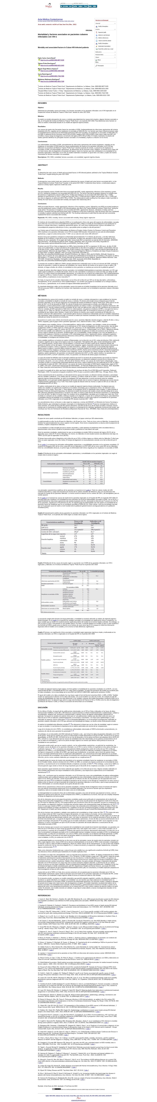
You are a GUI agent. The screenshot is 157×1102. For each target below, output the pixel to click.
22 (94, 763)
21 (92, 763)
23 (113, 765)
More (99, 60)
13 (93, 403)
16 (73, 730)
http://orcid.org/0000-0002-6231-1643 (52, 65)
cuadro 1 (44, 444)
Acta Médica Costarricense (50, 19)
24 (47, 772)
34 (53, 846)
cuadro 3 (44, 498)
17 (51, 748)
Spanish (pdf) (102, 32)
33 (72, 836)
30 (106, 812)
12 (89, 283)
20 (90, 756)
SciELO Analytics (103, 26)
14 (69, 724)
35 (55, 846)
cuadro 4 (55, 620)
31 (59, 820)
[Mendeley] (96, 60)
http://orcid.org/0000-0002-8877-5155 (52, 60)
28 (118, 803)
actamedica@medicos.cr (78, 1100)
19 (65, 830)
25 (49, 772)
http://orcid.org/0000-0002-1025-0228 (52, 71)
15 (71, 724)
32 (68, 830)
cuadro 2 (88, 490)
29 (104, 812)
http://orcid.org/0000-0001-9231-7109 (52, 81)
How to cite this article (105, 40)
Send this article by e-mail (105, 49)
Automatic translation (104, 46)
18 (53, 748)
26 (51, 780)
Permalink (101, 65)
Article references (103, 38)
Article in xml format (104, 35)
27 (116, 803)
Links (40, 902)
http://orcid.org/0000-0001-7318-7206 (52, 76)
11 (67, 719)
